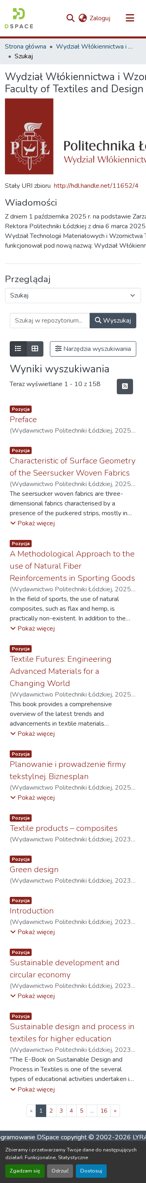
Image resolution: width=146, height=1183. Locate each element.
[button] (19, 18)
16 (104, 1111)
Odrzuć (60, 1171)
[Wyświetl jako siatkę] (34, 349)
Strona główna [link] (25, 46)
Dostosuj (91, 1171)
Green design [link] (34, 869)
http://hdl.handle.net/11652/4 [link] (96, 185)
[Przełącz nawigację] (129, 18)
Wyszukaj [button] (116, 320)
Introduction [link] (32, 910)
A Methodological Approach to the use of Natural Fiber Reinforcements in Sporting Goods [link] (72, 566)
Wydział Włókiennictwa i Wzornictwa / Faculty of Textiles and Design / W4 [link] (96, 46)
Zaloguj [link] (100, 18)
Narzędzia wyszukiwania (96, 348)
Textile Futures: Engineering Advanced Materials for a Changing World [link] (61, 671)
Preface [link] (23, 419)
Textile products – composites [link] (64, 828)
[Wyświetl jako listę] (18, 349)
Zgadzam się (25, 1171)
